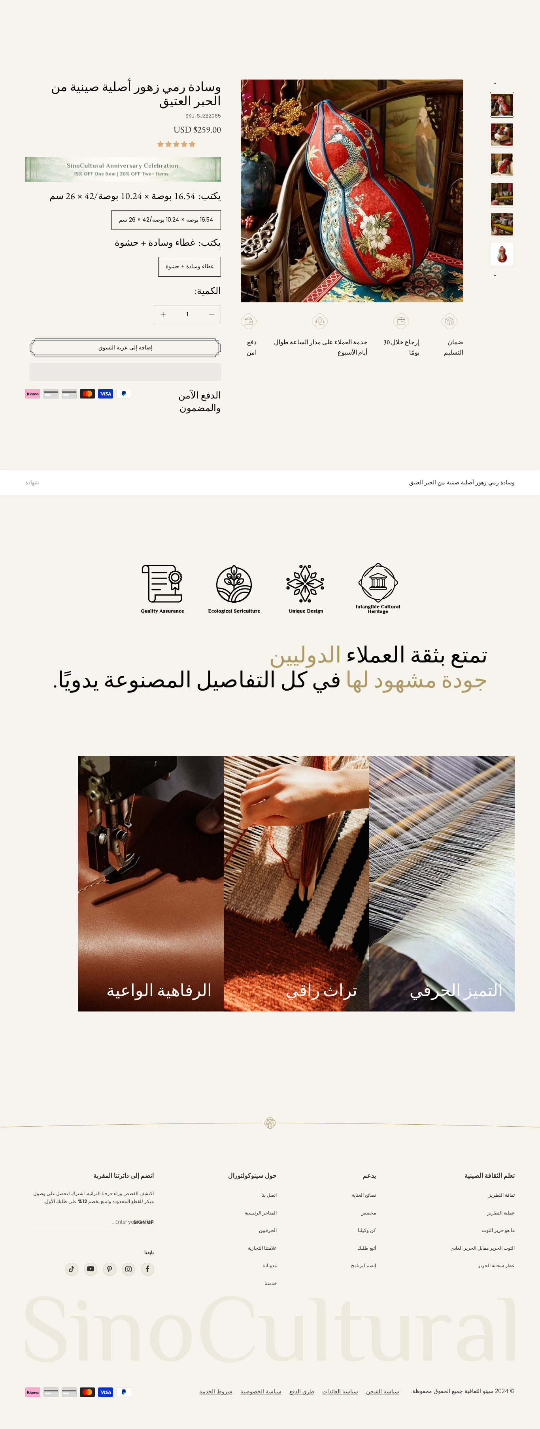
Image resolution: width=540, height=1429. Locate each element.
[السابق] (495, 83)
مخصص (368, 1212)
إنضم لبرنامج (363, 1265)
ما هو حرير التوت (498, 1230)
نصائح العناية (364, 1195)
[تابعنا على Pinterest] (109, 1269)
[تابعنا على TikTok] (71, 1269)
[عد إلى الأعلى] (518, 1351)
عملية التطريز (501, 1212)
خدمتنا (270, 1283)
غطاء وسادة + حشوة (189, 266)
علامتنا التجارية (262, 1248)
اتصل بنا (269, 1195)
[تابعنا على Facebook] (147, 1269)
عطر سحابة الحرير (496, 1265)
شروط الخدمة (215, 1391)
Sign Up (143, 1222)
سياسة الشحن (382, 1391)
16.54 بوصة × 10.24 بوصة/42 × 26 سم (166, 220)
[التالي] (495, 275)
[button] (177, 144)
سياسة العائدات (340, 1391)
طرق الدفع (301, 1391)
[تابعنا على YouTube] (90, 1269)
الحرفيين (268, 1230)
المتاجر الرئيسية (261, 1212)
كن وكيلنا (367, 1230)
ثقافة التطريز (502, 1195)
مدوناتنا (269, 1265)
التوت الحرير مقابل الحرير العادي (482, 1248)
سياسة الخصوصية (260, 1391)
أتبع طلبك (366, 1248)
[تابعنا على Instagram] (128, 1269)
